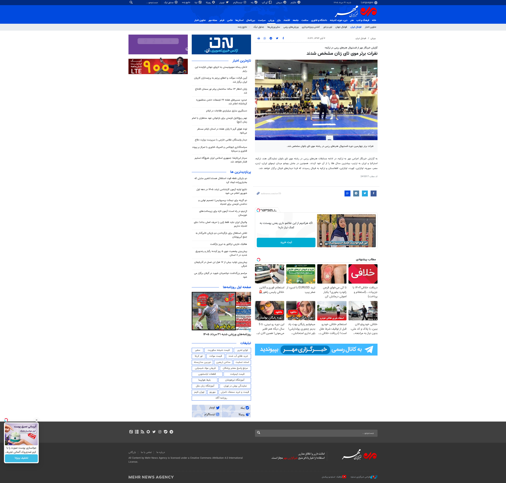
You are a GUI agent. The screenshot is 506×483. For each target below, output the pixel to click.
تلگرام (294, 2)
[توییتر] (154, 432)
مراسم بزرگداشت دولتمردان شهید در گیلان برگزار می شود (220, 275)
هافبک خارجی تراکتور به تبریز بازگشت (228, 244)
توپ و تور (327, 27)
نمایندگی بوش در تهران (235, 386)
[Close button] (37, 420)
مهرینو (213, 392)
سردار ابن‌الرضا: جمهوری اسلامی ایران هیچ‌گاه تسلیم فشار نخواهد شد (221, 160)
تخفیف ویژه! (21, 458)
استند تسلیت (242, 362)
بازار (279, 20)
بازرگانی (132, 452)
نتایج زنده (186, 2)
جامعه (296, 20)
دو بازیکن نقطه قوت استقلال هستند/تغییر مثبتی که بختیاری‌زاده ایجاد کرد (220, 180)
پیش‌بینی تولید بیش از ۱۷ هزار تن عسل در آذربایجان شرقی (220, 264)
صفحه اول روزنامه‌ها (237, 287)
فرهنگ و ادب (362, 20)
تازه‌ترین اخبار (241, 60)
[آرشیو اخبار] (136, 432)
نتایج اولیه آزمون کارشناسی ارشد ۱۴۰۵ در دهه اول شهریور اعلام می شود (221, 191)
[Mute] (326, 244)
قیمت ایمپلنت (237, 374)
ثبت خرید (286, 242)
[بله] (165, 432)
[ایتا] (130, 432)
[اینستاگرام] (159, 432)
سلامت (304, 20)
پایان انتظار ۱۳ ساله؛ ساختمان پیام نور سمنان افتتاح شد (221, 91)
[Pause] (321, 244)
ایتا (196, 2)
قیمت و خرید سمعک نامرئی (235, 392)
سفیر (197, 350)
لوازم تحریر (242, 350)
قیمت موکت (215, 356)
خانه (374, 20)
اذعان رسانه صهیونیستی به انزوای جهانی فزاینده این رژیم (221, 69)
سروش (279, 2)
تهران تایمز (199, 392)
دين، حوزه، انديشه (338, 20)
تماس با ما (146, 452)
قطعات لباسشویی (207, 374)
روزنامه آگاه (221, 398)
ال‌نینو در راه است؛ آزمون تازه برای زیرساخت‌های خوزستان (223, 213)
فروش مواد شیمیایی (205, 368)
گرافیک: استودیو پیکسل (332, 477)
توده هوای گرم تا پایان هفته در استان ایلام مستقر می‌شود (222, 131)
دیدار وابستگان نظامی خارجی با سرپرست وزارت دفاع (221, 140)
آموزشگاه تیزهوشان (234, 380)
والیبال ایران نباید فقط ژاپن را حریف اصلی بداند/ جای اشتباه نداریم (220, 224)
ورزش (271, 20)
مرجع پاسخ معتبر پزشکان (235, 368)
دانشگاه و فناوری (319, 20)
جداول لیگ (169, 2)
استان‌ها (239, 20)
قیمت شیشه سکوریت (219, 350)
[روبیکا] (148, 432)
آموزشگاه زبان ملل (205, 386)
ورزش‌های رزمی (290, 27)
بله (252, 2)
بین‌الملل (250, 20)
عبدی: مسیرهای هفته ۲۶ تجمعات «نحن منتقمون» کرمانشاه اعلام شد (221, 102)
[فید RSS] (142, 432)
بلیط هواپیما (204, 380)
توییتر (222, 2)
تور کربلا (199, 356)
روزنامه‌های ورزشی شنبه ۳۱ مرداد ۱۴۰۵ (236, 334)
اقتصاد (286, 20)
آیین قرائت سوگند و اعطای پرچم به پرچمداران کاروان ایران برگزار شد (220, 80)
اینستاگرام (238, 2)
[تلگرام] (171, 432)
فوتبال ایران (356, 27)
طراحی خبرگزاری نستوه (360, 477)
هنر (352, 20)
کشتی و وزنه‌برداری (311, 27)
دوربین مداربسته (202, 362)
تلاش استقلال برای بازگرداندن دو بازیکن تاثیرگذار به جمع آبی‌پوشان (221, 235)
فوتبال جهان (341, 27)
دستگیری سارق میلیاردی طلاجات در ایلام (226, 111)
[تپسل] (258, 210)
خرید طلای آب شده (238, 356)
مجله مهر (212, 20)
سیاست (262, 20)
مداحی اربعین (223, 362)
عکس (230, 20)
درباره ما (161, 452)
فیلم (222, 20)
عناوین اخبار (370, 27)
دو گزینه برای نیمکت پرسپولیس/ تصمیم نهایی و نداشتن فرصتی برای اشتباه (222, 202)
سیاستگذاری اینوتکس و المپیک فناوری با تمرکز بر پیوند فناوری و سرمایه (219, 149)
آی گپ (265, 2)
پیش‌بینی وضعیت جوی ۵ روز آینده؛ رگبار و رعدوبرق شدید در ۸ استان (221, 253)
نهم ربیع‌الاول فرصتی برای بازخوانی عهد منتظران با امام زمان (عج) (219, 120)
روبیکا (208, 2)
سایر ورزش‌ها (273, 27)
